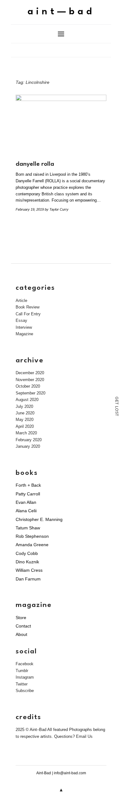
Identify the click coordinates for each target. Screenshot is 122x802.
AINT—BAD (61, 12)
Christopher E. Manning (39, 519)
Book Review (27, 307)
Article (21, 300)
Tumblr (22, 670)
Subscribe (25, 690)
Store (21, 617)
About (21, 634)
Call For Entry (28, 314)
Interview (24, 327)
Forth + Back (28, 485)
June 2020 (25, 413)
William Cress (29, 570)
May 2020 (24, 419)
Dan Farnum (28, 578)
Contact (23, 625)
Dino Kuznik (27, 561)
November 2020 (30, 379)
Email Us (84, 736)
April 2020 (25, 426)
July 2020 (24, 406)
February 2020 (29, 439)
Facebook (24, 663)
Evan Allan (26, 502)
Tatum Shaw (28, 527)
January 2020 (28, 446)
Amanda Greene (32, 544)
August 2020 (27, 399)
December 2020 (30, 372)
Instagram (25, 677)
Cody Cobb (27, 553)
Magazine (24, 334)
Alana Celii (26, 510)
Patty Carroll (28, 493)
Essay (21, 320)
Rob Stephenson (32, 536)
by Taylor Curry (57, 209)
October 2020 (28, 386)
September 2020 (30, 393)
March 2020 (26, 433)
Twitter (22, 684)
